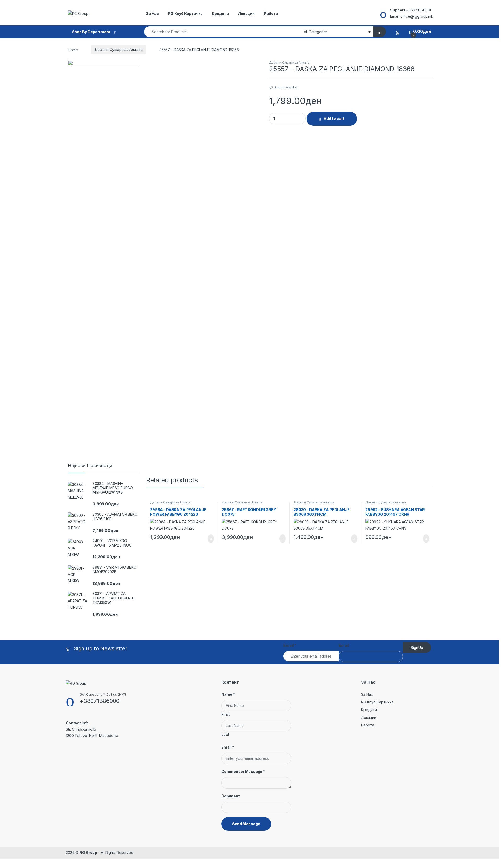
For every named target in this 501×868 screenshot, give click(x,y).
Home (73, 49)
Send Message (246, 824)
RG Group (88, 852)
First (225, 714)
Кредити (220, 13)
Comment (230, 796)
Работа (271, 13)
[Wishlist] (397, 31)
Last (225, 734)
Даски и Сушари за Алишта (118, 49)
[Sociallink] (68, 747)
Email (289, 645)
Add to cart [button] (210, 538)
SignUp (417, 647)
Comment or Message (243, 771)
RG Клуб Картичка (185, 13)
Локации (246, 13)
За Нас (152, 13)
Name (228, 694)
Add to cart (334, 118)
